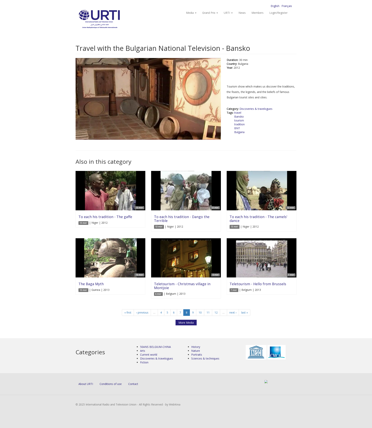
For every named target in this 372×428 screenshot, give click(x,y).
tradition (239, 124)
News (242, 13)
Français (287, 6)
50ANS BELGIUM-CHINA (155, 347)
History (195, 347)
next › (232, 312)
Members (257, 13)
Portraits (196, 354)
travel (237, 112)
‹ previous (142, 312)
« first (127, 312)
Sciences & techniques (205, 358)
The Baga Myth (91, 284)
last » (244, 312)
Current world (148, 354)
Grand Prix (209, 13)
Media (190, 13)
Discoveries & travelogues (255, 109)
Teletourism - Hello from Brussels (258, 284)
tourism (239, 120)
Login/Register (278, 13)
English (275, 6)
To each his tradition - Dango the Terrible (181, 218)
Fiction (144, 362)
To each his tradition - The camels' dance (258, 218)
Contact (133, 384)
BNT (237, 128)
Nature (195, 351)
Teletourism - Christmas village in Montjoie (182, 286)
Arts (142, 351)
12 (216, 312)
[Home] (107, 19)
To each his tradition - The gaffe (105, 216)
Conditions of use (111, 384)
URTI (227, 13)
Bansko (239, 116)
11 (208, 312)
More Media (186, 322)
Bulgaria (239, 132)
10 (200, 312)
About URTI (85, 384)
